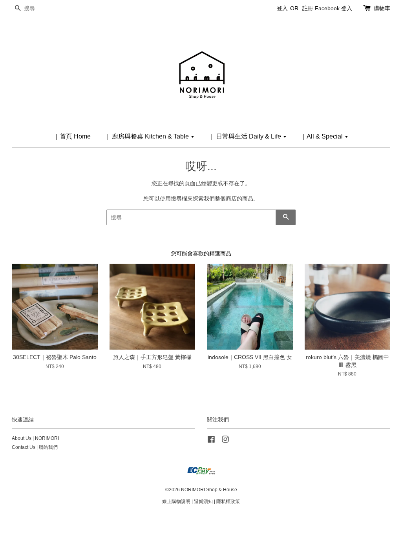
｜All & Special (322, 136)
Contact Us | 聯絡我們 (35, 447)
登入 (282, 8)
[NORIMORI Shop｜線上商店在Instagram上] (225, 441)
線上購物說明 (176, 501)
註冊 (307, 8)
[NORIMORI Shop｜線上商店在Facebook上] (211, 441)
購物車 (382, 8)
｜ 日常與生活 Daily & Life (245, 136)
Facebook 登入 (333, 8)
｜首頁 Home (72, 136)
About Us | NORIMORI (35, 438)
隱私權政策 (228, 501)
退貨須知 (203, 501)
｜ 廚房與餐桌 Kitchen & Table (147, 136)
